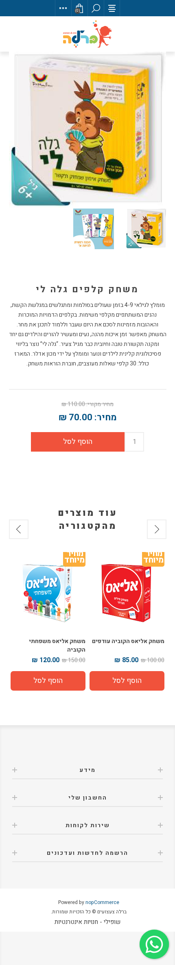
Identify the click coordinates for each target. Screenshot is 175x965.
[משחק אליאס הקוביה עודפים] (127, 591)
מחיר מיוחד (153, 558)
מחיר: (105, 417)
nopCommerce (102, 902)
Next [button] (18, 529)
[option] (127, 622)
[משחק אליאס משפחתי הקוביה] (48, 591)
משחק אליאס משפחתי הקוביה (57, 645)
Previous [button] (156, 529)
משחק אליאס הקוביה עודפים (128, 641)
